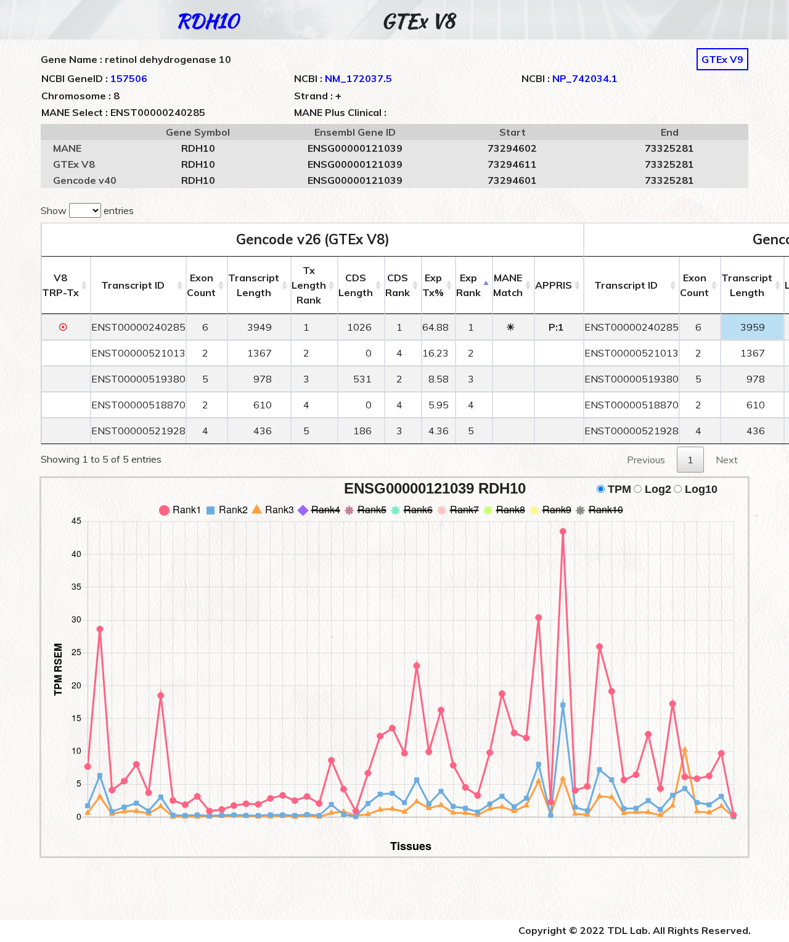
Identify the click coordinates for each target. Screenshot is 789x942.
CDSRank (397, 285)
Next (727, 459)
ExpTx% (433, 285)
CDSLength (355, 285)
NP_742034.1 (585, 78)
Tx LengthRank (309, 285)
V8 (60, 285)
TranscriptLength (253, 285)
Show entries (87, 210)
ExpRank (468, 285)
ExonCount (201, 285)
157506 (128, 78)
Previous (646, 459)
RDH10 (207, 20)
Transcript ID (133, 285)
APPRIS (553, 285)
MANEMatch (508, 285)
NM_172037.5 (358, 78)
